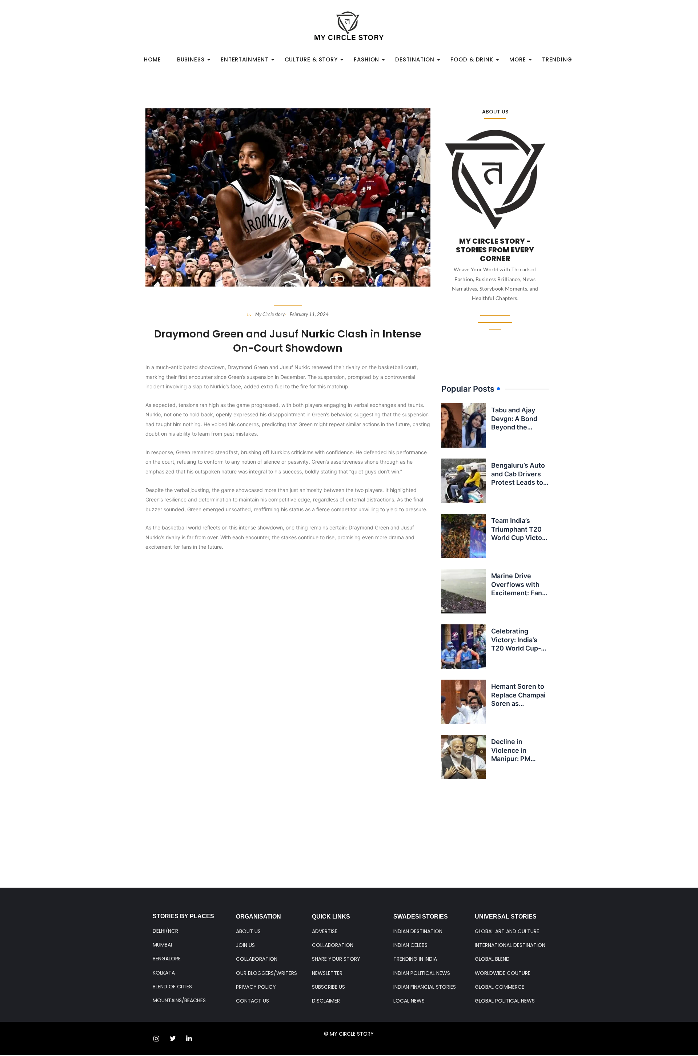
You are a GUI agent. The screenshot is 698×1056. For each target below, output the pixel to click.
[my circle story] (349, 26)
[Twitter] (172, 1038)
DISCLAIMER (326, 1000)
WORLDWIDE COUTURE (502, 973)
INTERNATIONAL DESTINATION (510, 945)
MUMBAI (162, 944)
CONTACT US (252, 1000)
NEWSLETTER (327, 973)
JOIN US (245, 945)
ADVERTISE (324, 931)
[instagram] (156, 1038)
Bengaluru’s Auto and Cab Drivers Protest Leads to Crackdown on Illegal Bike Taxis (518, 482)
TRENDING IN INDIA (415, 959)
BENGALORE (167, 958)
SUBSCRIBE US (328, 987)
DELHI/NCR (165, 931)
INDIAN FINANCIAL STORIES (424, 987)
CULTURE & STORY (311, 59)
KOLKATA (164, 972)
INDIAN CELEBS (410, 945)
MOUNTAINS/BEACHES (179, 1000)
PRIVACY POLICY (256, 987)
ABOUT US (248, 931)
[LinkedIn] (189, 1038)
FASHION (366, 59)
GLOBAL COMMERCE (499, 987)
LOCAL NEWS (409, 1000)
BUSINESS (191, 59)
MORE (517, 59)
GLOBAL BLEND (492, 959)
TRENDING (557, 59)
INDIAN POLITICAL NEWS (421, 973)
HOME (152, 59)
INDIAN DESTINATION (417, 931)
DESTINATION (414, 59)
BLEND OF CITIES (172, 986)
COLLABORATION (256, 959)
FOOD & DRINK (471, 59)
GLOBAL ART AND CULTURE (507, 931)
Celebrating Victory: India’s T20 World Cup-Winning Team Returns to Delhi (516, 648)
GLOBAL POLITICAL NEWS (505, 1000)
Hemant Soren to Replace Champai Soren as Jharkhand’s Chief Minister (519, 703)
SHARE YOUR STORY (336, 959)
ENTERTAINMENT (245, 59)
